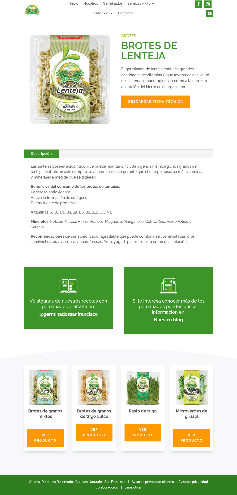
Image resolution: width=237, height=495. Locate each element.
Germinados (112, 4)
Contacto (125, 13)
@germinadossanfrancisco (68, 314)
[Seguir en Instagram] (208, 4)
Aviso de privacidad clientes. (153, 482)
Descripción (41, 153)
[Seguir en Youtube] (209, 13)
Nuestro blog (168, 320)
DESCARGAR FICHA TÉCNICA (155, 101)
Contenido (100, 13)
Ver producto (45, 438)
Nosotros (90, 4)
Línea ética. (133, 487)
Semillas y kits (139, 4)
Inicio (74, 4)
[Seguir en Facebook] (198, 4)
